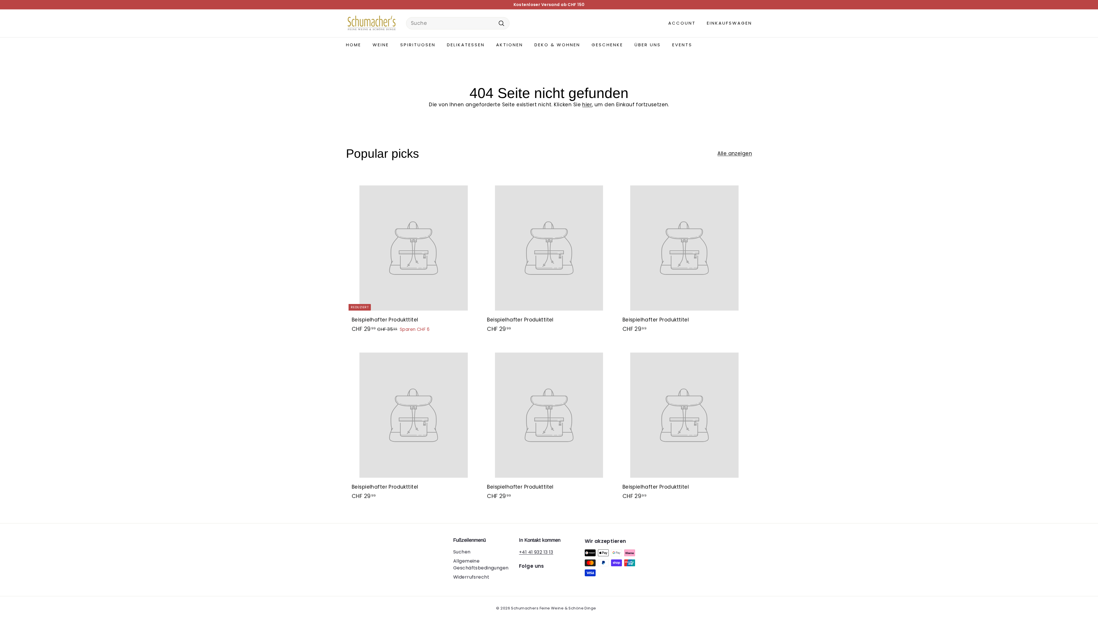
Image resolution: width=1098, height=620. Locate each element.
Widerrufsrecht (471, 577)
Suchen (462, 552)
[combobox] (458, 23)
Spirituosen (417, 45)
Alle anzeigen (734, 153)
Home (353, 45)
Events (682, 45)
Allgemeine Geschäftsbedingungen (481, 564)
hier (587, 104)
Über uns (647, 45)
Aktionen (509, 45)
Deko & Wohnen (557, 45)
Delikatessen (466, 45)
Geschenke (607, 45)
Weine (381, 45)
